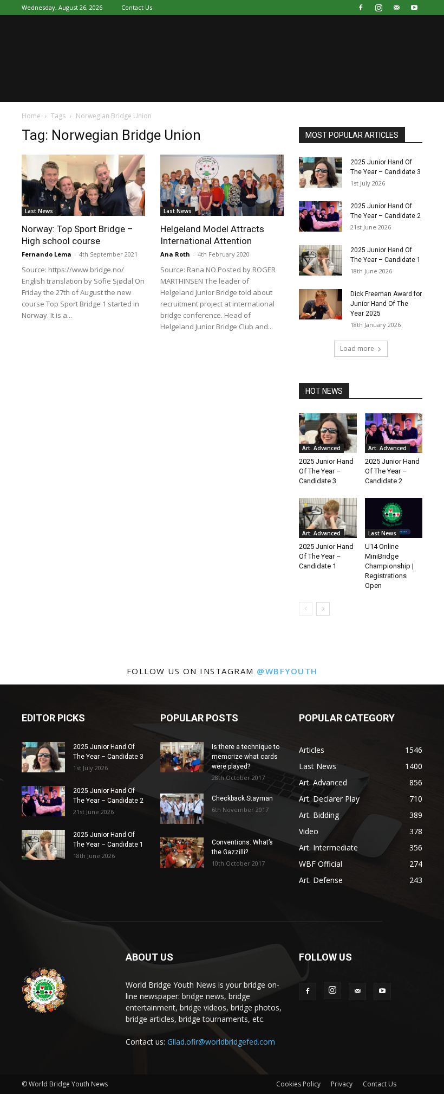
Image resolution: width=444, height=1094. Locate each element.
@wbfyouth (287, 671)
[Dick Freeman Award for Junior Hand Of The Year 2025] (320, 304)
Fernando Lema (46, 254)
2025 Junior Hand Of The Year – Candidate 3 (326, 471)
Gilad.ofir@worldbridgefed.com (221, 1042)
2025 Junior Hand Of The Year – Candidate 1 (326, 556)
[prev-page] (305, 609)
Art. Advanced (321, 448)
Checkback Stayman (242, 798)
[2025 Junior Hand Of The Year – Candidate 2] (320, 216)
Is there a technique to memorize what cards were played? (245, 756)
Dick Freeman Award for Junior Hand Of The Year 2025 (386, 303)
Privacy (341, 1084)
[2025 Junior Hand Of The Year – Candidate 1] (320, 260)
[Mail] (396, 7)
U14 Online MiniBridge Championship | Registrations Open (389, 566)
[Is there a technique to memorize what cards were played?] (182, 757)
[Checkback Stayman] (182, 809)
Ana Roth (175, 254)
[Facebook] (360, 7)
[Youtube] (414, 7)
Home (31, 115)
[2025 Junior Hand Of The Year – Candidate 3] (320, 172)
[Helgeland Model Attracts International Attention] (222, 185)
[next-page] (323, 609)
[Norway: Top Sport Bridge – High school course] (83, 185)
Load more (357, 348)
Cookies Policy (298, 1084)
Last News (39, 211)
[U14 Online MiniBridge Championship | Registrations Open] (394, 518)
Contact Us (136, 7)
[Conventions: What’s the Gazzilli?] (182, 852)
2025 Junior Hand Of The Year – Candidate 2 (392, 471)
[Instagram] (378, 7)
